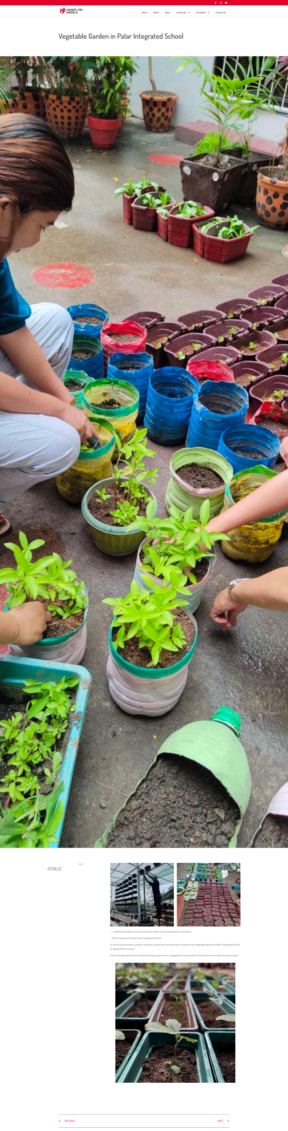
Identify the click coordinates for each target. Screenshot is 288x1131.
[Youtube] (226, 2)
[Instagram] (221, 2)
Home (144, 12)
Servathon (201, 12)
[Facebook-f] (215, 2)
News (167, 12)
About (156, 12)
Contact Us (221, 12)
